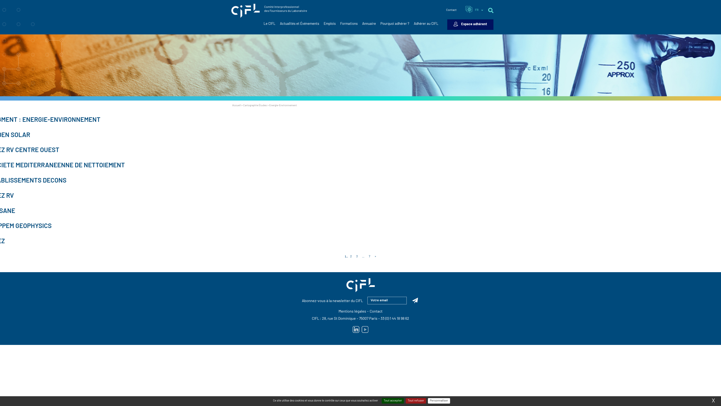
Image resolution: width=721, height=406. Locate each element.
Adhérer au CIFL (426, 24)
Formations (349, 24)
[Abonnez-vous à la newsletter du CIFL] (415, 301)
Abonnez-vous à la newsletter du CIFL (332, 301)
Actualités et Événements (299, 24)
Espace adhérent (474, 24)
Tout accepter (393, 400)
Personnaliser (439, 400)
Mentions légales (352, 312)
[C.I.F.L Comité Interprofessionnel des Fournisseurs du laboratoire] (245, 10)
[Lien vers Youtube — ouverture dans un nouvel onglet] (365, 329)
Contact (451, 10)
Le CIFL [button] (269, 24)
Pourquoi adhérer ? (394, 24)
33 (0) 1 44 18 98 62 (395, 319)
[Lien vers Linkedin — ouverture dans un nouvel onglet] (356, 329)
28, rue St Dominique (339, 319)
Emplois (330, 24)
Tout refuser (416, 400)
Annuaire (369, 24)
